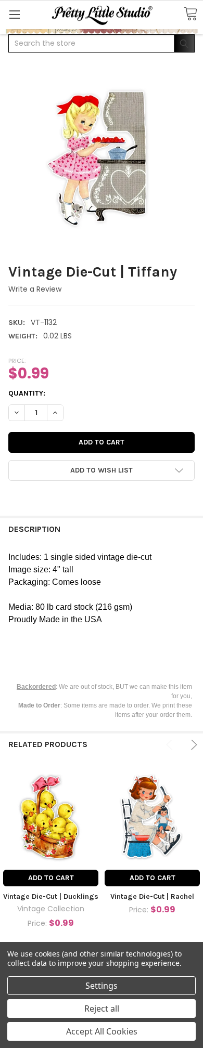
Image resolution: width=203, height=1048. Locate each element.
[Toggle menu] (14, 14)
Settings (101, 985)
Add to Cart (51, 877)
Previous (171, 744)
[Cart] (190, 14)
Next (192, 744)
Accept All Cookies (101, 1031)
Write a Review (34, 289)
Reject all (101, 1008)
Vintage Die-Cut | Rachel (152, 896)
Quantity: (26, 393)
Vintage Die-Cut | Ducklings (50, 896)
